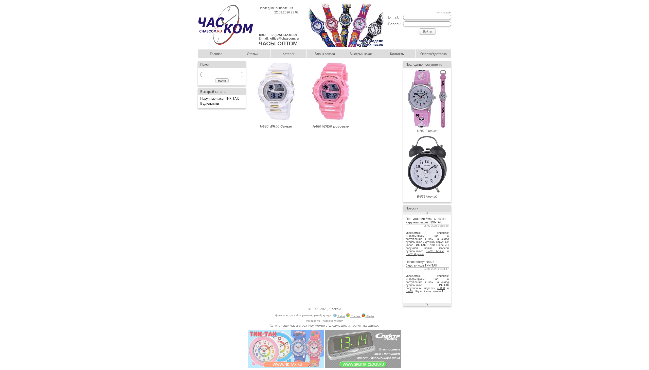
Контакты (397, 54)
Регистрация (443, 12)
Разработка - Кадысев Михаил (324, 320)
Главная (216, 54)
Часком (335, 309)
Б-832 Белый (435, 251)
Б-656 (441, 288)
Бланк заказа (325, 54)
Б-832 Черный (415, 254)
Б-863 (409, 291)
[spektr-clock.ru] (363, 367)
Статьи (252, 54)
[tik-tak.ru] (286, 367)
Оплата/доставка (433, 54)
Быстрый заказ (361, 54)
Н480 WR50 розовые (331, 126)
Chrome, (355, 316)
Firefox (370, 316)
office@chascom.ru (284, 38)
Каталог (288, 54)
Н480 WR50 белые (276, 126)
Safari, (341, 316)
